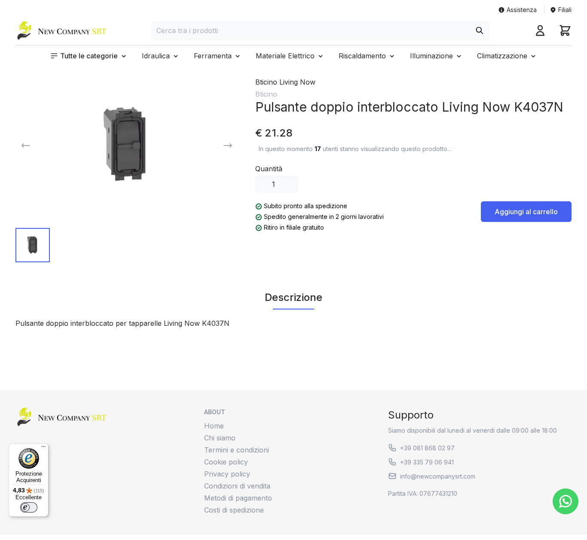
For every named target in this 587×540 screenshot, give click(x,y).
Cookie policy (226, 462)
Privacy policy (227, 474)
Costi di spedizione (234, 510)
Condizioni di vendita (237, 486)
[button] (89, 56)
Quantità (268, 168)
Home (214, 426)
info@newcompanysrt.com (437, 476)
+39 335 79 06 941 (427, 462)
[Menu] (43, 448)
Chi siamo (219, 438)
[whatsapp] (565, 501)
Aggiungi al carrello (526, 211)
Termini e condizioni (236, 450)
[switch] (28, 507)
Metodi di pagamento (238, 498)
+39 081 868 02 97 (427, 448)
